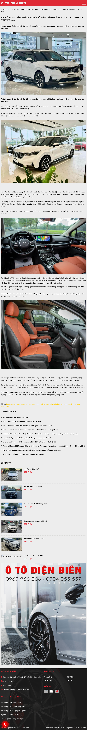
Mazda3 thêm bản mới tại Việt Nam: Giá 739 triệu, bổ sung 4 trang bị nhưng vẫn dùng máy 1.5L (40, 434)
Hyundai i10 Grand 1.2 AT (34, 538)
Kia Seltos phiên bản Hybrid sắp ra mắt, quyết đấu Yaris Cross (27, 426)
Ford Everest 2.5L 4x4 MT (34, 556)
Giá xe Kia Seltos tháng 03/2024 (15, 417)
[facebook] (47, 691)
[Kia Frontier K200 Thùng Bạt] (11, 509)
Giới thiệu (70, 677)
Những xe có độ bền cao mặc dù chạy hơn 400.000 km (23, 454)
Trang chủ (48, 677)
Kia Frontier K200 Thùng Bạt (35, 504)
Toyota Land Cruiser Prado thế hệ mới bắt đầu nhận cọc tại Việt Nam (30, 430)
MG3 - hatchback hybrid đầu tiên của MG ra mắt (22, 422)
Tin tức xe (48, 680)
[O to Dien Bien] (14, 3)
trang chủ (5, 9)
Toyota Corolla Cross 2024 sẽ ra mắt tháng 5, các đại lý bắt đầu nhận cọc (32, 450)
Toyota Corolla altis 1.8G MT (35, 521)
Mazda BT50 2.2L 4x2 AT (33, 486)
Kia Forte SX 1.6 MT (31, 469)
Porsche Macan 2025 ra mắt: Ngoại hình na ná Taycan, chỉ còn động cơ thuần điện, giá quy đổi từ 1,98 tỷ (44, 446)
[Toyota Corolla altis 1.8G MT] (11, 527)
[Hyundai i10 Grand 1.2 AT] (11, 544)
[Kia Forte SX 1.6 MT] (11, 475)
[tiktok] (56, 691)
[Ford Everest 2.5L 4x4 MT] (11, 556)
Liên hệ (70, 680)
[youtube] (51, 691)
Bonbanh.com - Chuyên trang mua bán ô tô (70, 728)
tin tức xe (15, 9)
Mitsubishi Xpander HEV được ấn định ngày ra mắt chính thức (27, 438)
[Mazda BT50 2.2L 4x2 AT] (11, 492)
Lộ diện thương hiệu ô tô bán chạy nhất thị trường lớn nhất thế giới (29, 442)
